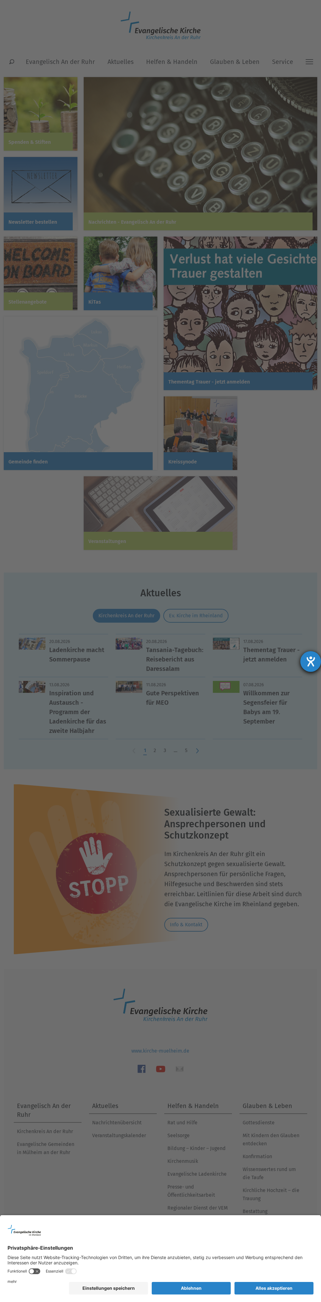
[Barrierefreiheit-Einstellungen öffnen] (310, 661)
